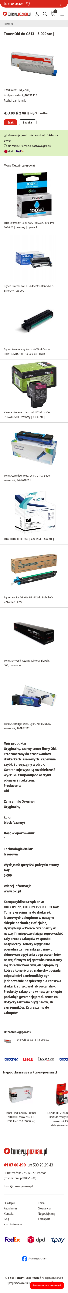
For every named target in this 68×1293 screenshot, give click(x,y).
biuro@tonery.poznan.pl (18, 1186)
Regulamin (10, 1208)
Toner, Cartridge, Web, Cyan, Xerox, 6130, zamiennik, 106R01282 (27, 726)
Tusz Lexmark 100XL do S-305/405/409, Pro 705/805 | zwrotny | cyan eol (29, 225)
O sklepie (9, 1203)
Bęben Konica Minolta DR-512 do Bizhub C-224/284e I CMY (28, 599)
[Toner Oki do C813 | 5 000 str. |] (34, 63)
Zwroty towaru (13, 1224)
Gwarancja (44, 1208)
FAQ (6, 1219)
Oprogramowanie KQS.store (22, 1283)
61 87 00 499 (15, 4)
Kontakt (9, 1214)
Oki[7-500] (24, 90)
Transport (44, 1219)
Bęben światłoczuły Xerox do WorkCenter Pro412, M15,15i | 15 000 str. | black (27, 351)
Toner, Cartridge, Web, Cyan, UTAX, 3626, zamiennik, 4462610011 (27, 478)
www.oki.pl (12, 891)
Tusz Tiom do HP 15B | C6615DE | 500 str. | (29, 539)
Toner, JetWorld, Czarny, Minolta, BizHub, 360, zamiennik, (27, 663)
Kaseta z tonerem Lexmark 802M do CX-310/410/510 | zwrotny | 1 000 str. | (27, 414)
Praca (41, 1203)
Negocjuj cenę (46, 1214)
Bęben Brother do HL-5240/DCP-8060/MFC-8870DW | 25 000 (29, 288)
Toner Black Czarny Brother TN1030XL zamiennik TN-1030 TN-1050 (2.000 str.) (20, 1117)
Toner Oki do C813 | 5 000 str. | (33, 1039)
